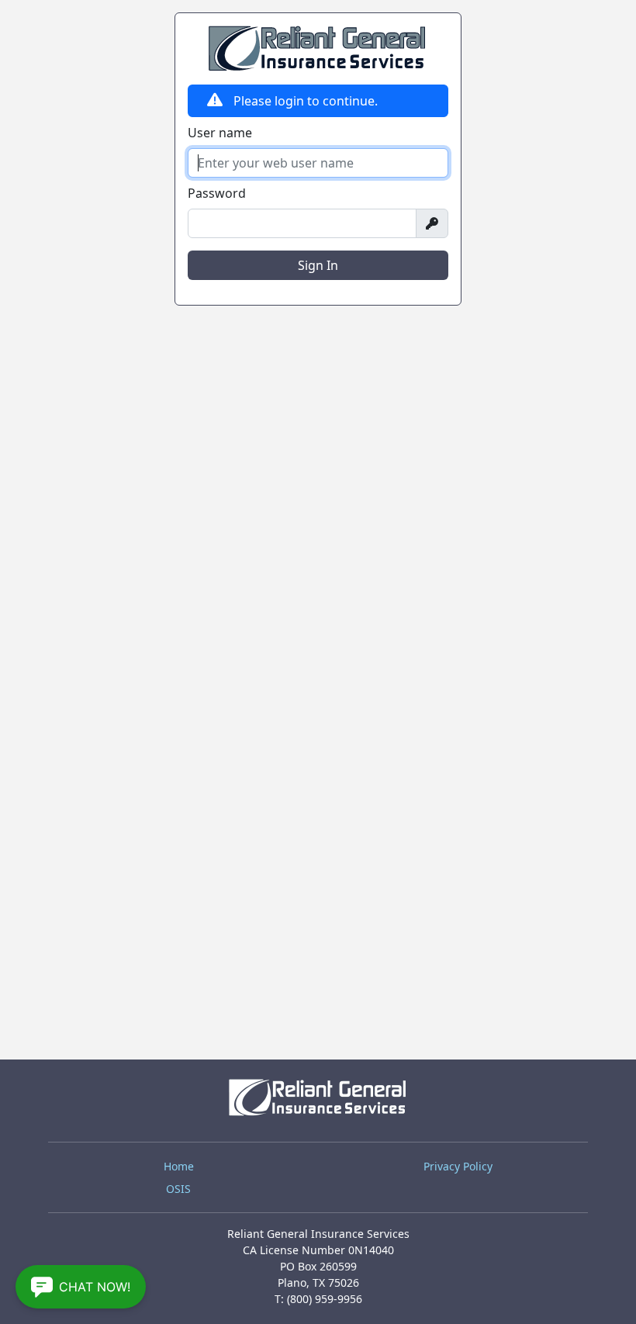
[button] (81, 1286)
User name (220, 132)
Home (179, 1166)
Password (217, 193)
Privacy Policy (458, 1166)
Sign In (318, 265)
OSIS (178, 1188)
